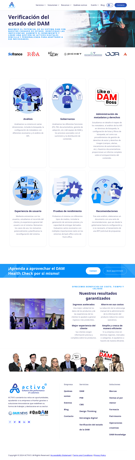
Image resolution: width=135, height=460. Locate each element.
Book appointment (115, 271)
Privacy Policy (100, 455)
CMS (81, 404)
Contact (93, 271)
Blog (103, 5)
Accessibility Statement (61, 455)
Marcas (113, 391)
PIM (81, 397)
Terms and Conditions (83, 455)
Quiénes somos (80, 5)
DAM (81, 391)
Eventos (68, 402)
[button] (41, 5)
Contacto (120, 5)
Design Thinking (87, 411)
